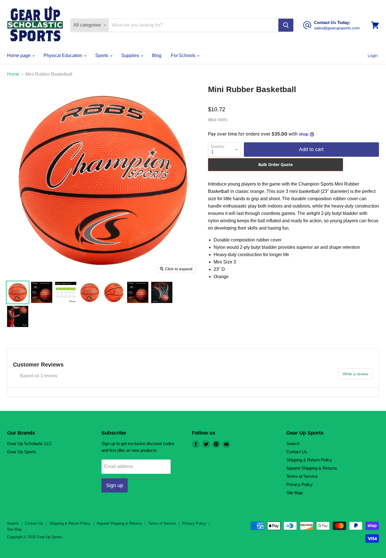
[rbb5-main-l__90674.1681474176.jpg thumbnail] (90, 292)
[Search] (285, 25)
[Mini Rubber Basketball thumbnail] (17, 292)
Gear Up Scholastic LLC (29, 443)
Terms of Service (302, 476)
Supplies (130, 55)
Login (373, 55)
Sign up (114, 485)
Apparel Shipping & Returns (311, 468)
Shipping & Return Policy (309, 459)
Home (13, 74)
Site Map (294, 492)
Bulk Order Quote (275, 164)
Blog (156, 55)
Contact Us (296, 451)
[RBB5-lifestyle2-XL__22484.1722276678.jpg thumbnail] (17, 316)
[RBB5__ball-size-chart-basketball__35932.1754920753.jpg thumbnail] (66, 292)
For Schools (183, 55)
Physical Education (63, 55)
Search (293, 443)
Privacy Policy (299, 484)
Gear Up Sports (21, 451)
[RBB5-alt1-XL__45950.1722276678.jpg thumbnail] (114, 292)
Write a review (355, 374)
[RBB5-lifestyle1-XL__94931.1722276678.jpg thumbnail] (162, 292)
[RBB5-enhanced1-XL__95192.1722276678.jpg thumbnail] (138, 292)
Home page (19, 55)
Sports (102, 55)
